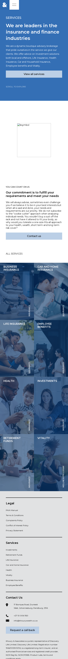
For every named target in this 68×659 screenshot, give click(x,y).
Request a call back (22, 630)
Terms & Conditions (14, 515)
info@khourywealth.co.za (25, 620)
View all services (34, 74)
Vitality (9, 575)
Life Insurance (12, 560)
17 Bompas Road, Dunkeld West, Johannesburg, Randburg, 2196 (31, 606)
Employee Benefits (14, 585)
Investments (11, 550)
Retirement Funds (14, 555)
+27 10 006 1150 (21, 615)
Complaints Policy (14, 520)
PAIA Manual (12, 510)
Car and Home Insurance (17, 565)
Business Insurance (14, 580)
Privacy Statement (14, 530)
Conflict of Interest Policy (17, 525)
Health (9, 570)
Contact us (34, 236)
